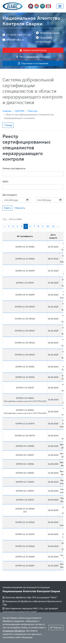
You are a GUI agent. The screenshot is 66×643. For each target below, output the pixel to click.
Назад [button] (8, 125)
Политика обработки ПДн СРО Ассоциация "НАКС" (31, 597)
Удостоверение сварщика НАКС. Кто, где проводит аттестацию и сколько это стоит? (30, 610)
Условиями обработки (14, 630)
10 (47, 226)
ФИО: (6, 181)
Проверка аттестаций (44, 39)
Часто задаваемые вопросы (34, 56)
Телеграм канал (49, 32)
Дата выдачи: (10, 194)
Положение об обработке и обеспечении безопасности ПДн (32, 603)
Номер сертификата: (14, 168)
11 (53, 226)
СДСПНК (19, 110)
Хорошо (57, 627)
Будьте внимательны (35, 50)
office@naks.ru (15, 39)
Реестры (32, 110)
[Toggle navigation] (59, 6)
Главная (7, 110)
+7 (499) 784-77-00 (18, 34)
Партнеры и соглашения (34, 63)
